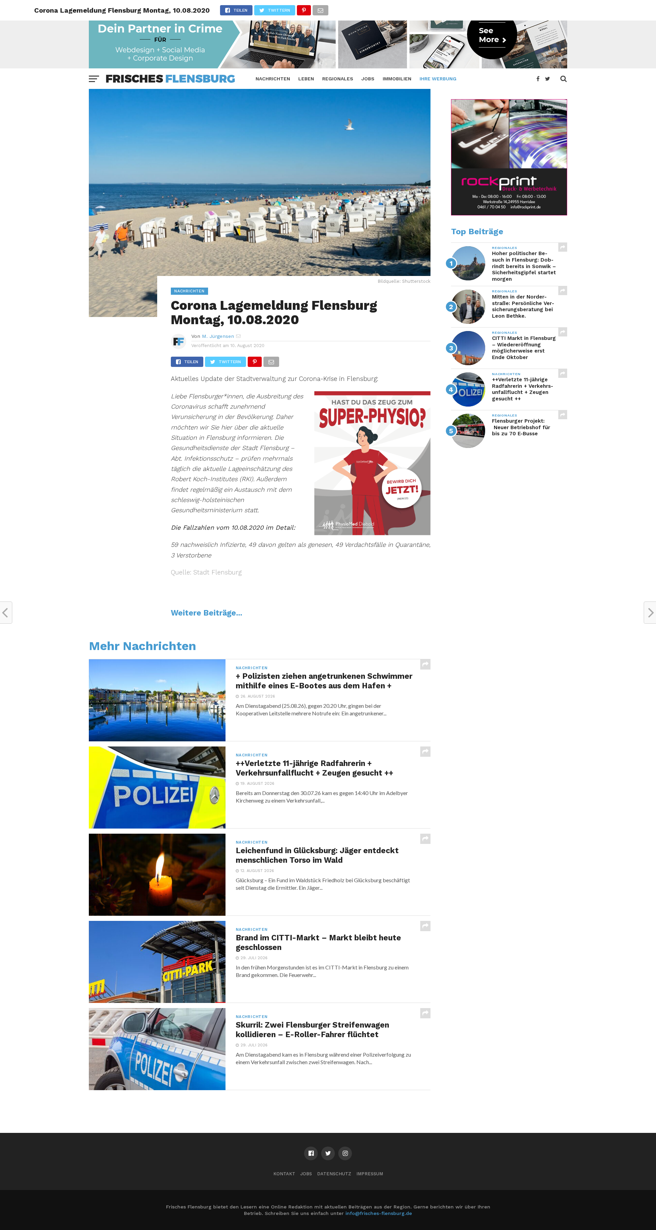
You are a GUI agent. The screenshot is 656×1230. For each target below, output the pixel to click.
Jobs (367, 78)
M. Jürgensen (218, 336)
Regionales (337, 78)
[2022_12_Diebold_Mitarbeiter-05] (372, 533)
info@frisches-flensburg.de (378, 1213)
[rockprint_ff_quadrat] (509, 214)
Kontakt (284, 1173)
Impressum (369, 1173)
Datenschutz (334, 1173)
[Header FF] (328, 66)
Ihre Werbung (438, 78)
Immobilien (397, 78)
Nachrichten (273, 78)
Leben (306, 78)
